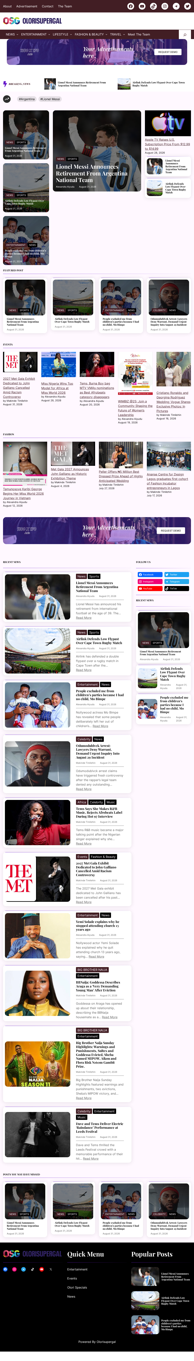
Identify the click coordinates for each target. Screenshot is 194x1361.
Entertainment (16, 245)
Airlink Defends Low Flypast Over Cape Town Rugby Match (85, 84)
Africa (81, 802)
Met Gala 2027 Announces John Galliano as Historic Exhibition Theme (70, 473)
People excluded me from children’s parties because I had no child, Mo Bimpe (160, 84)
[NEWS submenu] (17, 34)
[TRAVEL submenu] (124, 34)
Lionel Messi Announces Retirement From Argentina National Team (25, 149)
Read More (84, 618)
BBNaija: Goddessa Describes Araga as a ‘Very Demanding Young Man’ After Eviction (98, 986)
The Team (65, 6)
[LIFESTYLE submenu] (71, 34)
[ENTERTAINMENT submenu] (49, 34)
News (9, 142)
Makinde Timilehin (85, 762)
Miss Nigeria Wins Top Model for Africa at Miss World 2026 (57, 388)
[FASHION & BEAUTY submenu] (106, 34)
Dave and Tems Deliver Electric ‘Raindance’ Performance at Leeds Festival (99, 1127)
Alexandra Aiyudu (65, 186)
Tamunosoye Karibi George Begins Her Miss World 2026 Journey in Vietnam (23, 493)
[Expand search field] (185, 34)
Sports (21, 142)
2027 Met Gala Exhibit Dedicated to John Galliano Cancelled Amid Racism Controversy (19, 388)
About (7, 6)
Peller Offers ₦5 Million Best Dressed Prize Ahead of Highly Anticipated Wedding (121, 476)
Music (111, 802)
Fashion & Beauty (103, 857)
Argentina (28, 99)
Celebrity (159, 310)
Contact (47, 6)
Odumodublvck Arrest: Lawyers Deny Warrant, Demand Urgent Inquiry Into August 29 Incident (169, 321)
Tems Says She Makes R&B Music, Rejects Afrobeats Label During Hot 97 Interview (99, 812)
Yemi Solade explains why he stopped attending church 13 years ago (97, 925)
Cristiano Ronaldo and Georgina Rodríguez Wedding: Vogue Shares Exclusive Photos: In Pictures (173, 402)
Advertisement (26, 6)
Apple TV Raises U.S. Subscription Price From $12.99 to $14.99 (167, 144)
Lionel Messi (51, 99)
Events (82, 857)
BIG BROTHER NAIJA (92, 970)
